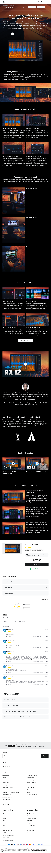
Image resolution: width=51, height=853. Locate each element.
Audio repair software (10, 5)
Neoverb (4, 828)
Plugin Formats (8, 587)
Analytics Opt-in (5, 804)
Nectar (3, 820)
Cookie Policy (3, 851)
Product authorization (32, 775)
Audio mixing (30, 815)
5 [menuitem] (25, 688)
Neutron (4, 818)
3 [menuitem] (22, 688)
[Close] (49, 848)
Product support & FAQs (32, 794)
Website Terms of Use (36, 850)
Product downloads (31, 782)
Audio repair (29, 820)
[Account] (41, 1)
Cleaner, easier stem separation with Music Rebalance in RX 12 (36, 508)
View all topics (30, 832)
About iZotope (5, 775)
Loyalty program (30, 787)
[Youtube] (7, 766)
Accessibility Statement (7, 797)
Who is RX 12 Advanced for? (11, 705)
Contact (4, 777)
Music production (31, 825)
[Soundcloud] (10, 766)
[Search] (38, 1)
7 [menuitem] (28, 688)
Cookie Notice (5, 789)
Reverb (28, 828)
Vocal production (31, 830)
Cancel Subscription (6, 802)
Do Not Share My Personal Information (10, 792)
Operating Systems (9, 581)
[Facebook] (3, 766)
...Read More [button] (29, 659)
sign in (35, 555)
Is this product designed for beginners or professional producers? (20, 711)
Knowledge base (30, 777)
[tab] (5, 614)
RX (3, 813)
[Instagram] (5, 766)
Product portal (30, 785)
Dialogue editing (30, 823)
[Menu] (47, 1)
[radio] (27, 603)
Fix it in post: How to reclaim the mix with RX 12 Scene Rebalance (36, 524)
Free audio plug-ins (31, 780)
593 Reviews (33, 547)
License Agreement (6, 794)
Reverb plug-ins (5, 837)
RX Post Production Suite (7, 835)
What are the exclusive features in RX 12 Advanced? (17, 717)
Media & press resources (7, 785)
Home (3, 5)
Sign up (45, 756)
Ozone (3, 815)
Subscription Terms (6, 799)
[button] (8, 636)
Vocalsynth (4, 823)
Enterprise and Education (7, 787)
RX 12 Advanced (7, 8)
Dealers (28, 792)
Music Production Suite (7, 832)
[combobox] (10, 622)
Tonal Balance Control (7, 830)
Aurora (3, 825)
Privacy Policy (42, 850)
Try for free (40, 7)
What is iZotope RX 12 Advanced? (12, 699)
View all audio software (7, 840)
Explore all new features (25, 340)
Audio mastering (30, 813)
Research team (5, 782)
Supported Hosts (8, 593)
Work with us (5, 780)
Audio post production (32, 818)
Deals (28, 789)
